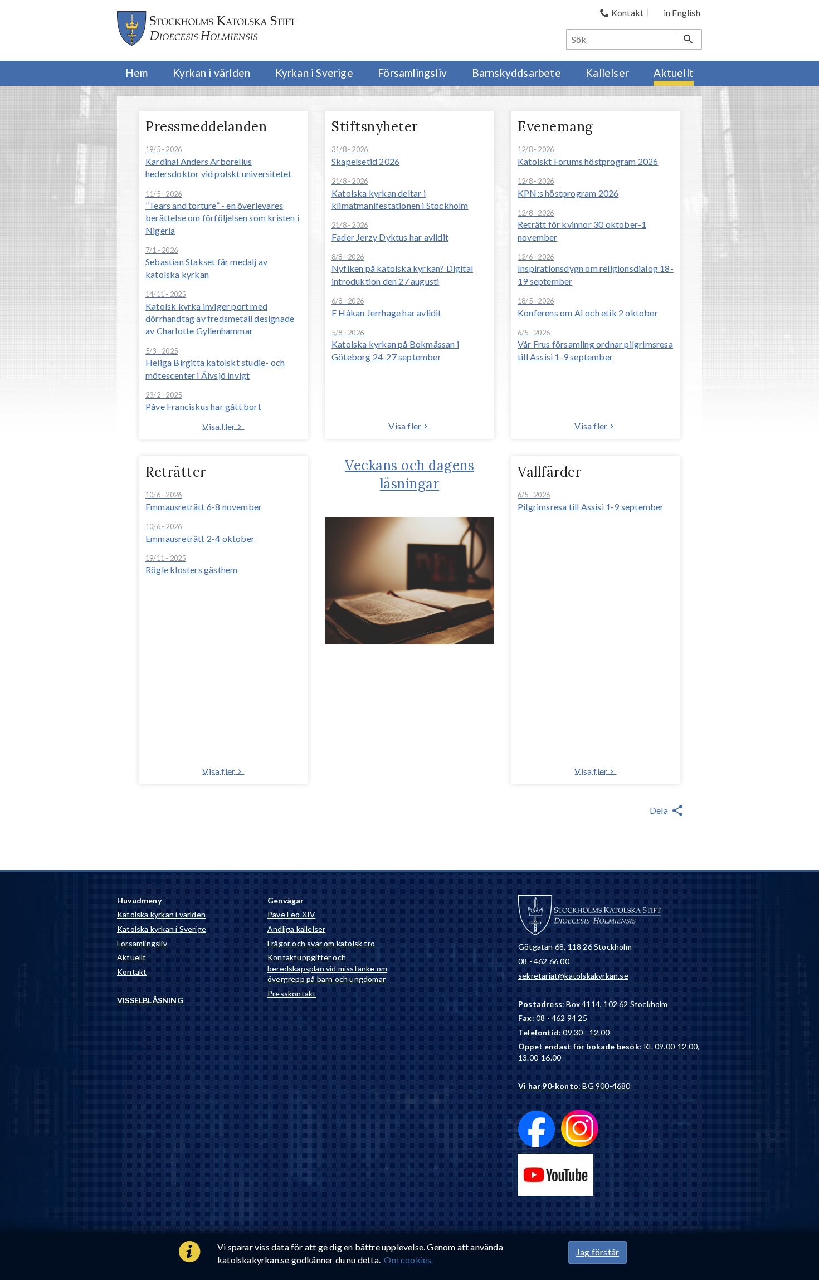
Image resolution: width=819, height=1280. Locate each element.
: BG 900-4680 (574, 1086)
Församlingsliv (142, 943)
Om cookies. (408, 1259)
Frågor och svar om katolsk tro (321, 943)
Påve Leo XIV (291, 914)
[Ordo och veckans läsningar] (409, 641)
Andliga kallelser (296, 929)
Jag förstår (597, 1252)
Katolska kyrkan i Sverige (161, 929)
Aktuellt (132, 957)
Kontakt (132, 971)
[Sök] (688, 39)
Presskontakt (291, 993)
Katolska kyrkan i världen (161, 914)
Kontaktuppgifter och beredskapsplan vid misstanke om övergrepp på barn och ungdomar (327, 968)
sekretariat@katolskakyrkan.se (573, 975)
